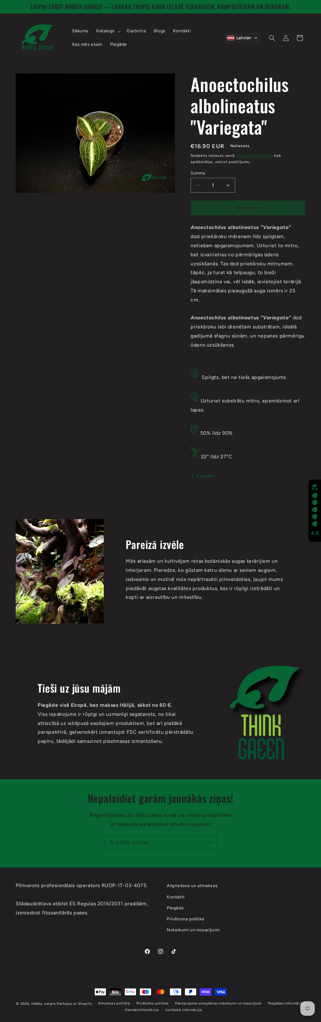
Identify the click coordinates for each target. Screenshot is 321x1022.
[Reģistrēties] (210, 842)
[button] (107, 31)
